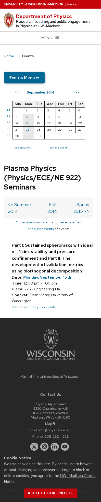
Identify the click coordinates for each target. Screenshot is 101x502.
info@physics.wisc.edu (55, 430)
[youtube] (65, 447)
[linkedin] (54, 447)
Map (48, 423)
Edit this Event (58, 147)
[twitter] (34, 447)
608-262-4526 (56, 436)
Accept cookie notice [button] (51, 493)
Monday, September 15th (47, 277)
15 (27, 123)
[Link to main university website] (50, 361)
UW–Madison (33, 4)
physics (71, 4)
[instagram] (44, 447)
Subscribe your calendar (35, 222)
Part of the (50, 376)
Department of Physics (44, 16)
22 (27, 129)
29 (27, 136)
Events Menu (24, 77)
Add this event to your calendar (34, 307)
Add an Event (22, 147)
